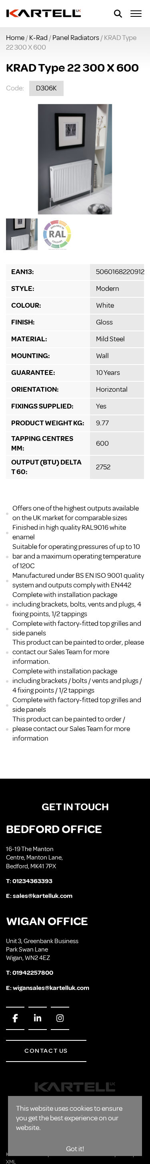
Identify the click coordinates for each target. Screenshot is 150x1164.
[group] (75, 159)
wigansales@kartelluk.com (51, 988)
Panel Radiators (75, 37)
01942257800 (32, 973)
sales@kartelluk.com (42, 896)
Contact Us (46, 1051)
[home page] (44, 14)
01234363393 (32, 881)
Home (15, 37)
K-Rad (38, 37)
